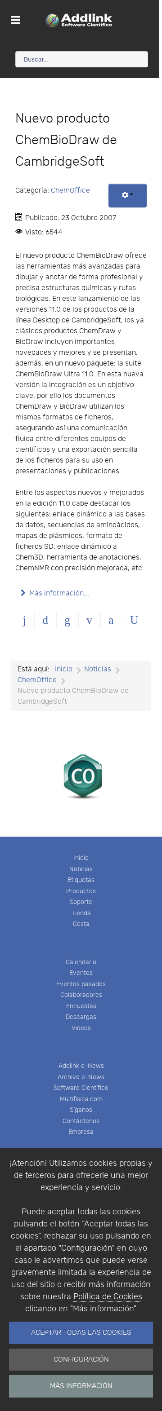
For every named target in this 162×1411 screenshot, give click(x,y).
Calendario (81, 962)
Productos (81, 891)
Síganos (81, 1110)
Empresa (81, 1132)
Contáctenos (81, 1121)
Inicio (81, 858)
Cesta (81, 924)
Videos (81, 1028)
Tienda (81, 913)
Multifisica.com (81, 1099)
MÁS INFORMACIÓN (81, 1386)
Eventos (81, 973)
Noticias (81, 869)
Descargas (81, 1017)
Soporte (81, 902)
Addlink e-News (81, 1066)
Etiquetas (81, 880)
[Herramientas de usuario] (127, 195)
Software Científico (81, 1088)
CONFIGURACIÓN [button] (81, 1359)
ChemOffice (70, 190)
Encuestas (81, 1006)
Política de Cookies (107, 1296)
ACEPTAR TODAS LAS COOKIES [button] (81, 1332)
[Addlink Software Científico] (79, 20)
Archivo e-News (81, 1077)
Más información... (59, 593)
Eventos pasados (81, 984)
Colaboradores (81, 995)
